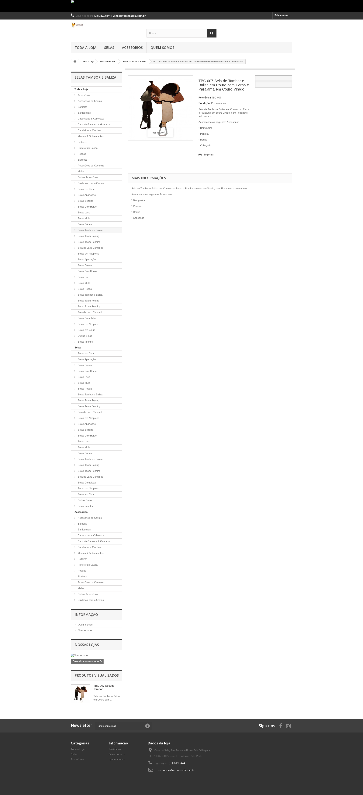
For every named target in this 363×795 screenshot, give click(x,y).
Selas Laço (83, 212)
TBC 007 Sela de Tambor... (103, 687)
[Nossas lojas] (96, 655)
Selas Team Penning (88, 242)
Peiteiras (82, 142)
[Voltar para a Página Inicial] (74, 61)
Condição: (204, 103)
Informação (86, 614)
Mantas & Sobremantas (90, 136)
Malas (80, 171)
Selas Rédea (84, 224)
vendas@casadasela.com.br (178, 770)
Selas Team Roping (88, 236)
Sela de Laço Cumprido (90, 247)
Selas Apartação (86, 195)
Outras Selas (84, 335)
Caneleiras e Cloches (89, 130)
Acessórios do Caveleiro (90, 165)
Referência (205, 97)
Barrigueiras (84, 112)
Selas (109, 47)
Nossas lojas (84, 630)
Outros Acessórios (87, 177)
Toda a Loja (85, 47)
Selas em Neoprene (88, 253)
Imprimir (209, 154)
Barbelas (82, 106)
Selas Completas (86, 318)
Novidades (115, 749)
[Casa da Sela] (106, 25)
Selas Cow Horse (87, 206)
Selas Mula (83, 218)
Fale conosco (282, 15)
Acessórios (132, 47)
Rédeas (81, 153)
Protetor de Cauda (87, 148)
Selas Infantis (85, 341)
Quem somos (162, 47)
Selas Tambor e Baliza (89, 230)
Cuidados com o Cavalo (90, 183)
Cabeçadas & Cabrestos (90, 118)
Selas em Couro (86, 189)
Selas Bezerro (85, 200)
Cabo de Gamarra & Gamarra (93, 124)
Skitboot (82, 159)
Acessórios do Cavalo (89, 101)
